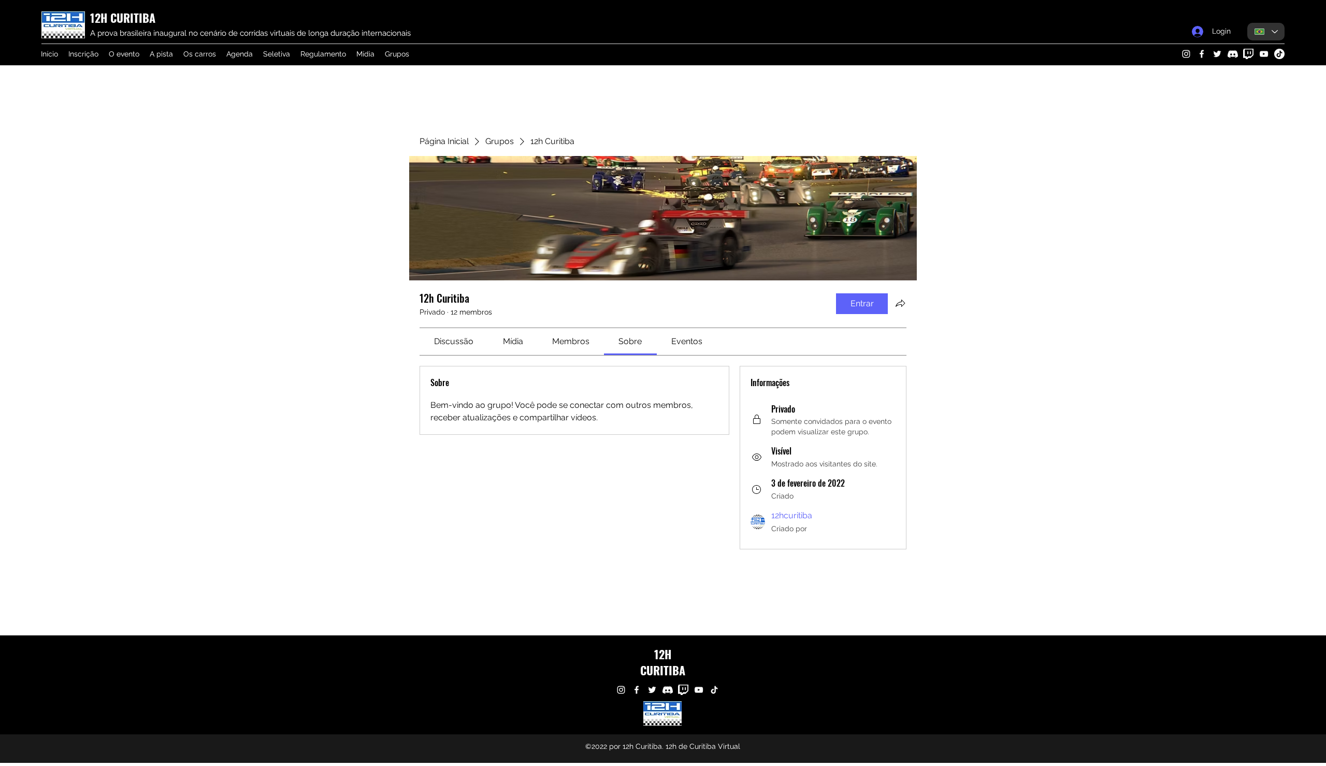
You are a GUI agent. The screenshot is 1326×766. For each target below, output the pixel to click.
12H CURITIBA (122, 17)
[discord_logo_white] (1233, 54)
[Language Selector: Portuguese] (1266, 31)
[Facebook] (1202, 54)
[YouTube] (1264, 54)
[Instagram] (1186, 54)
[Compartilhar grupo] (900, 303)
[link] (453, 341)
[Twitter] (1217, 54)
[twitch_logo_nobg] (1248, 54)
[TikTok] (1279, 54)
